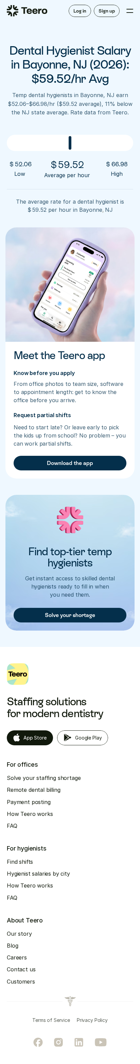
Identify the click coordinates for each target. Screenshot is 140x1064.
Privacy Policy (92, 1020)
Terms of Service (51, 1020)
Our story (19, 933)
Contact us (21, 969)
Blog (12, 945)
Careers (17, 957)
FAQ (12, 825)
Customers (21, 981)
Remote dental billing (33, 789)
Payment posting (29, 802)
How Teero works (30, 813)
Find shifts (20, 861)
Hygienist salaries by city (38, 873)
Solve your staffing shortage (44, 777)
